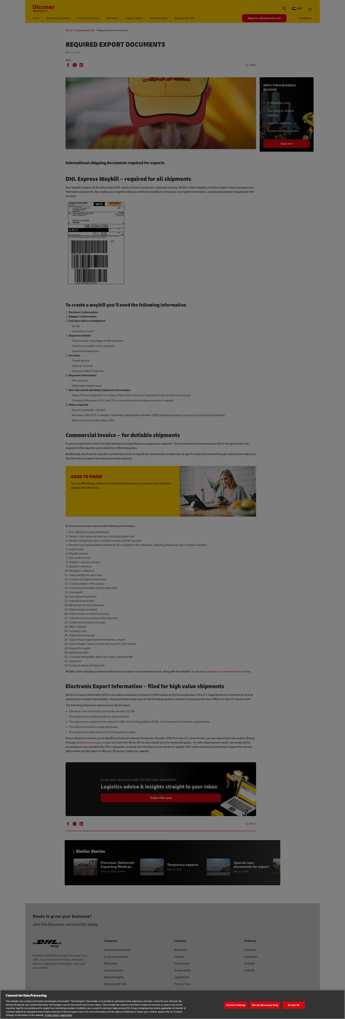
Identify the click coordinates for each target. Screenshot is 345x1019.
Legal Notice (66, 1015)
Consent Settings (235, 1005)
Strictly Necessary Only (265, 1005)
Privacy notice (52, 1015)
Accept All (293, 1005)
